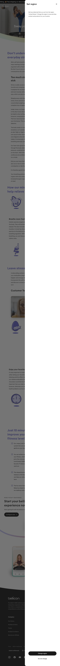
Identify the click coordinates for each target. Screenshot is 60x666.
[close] (56, 4)
